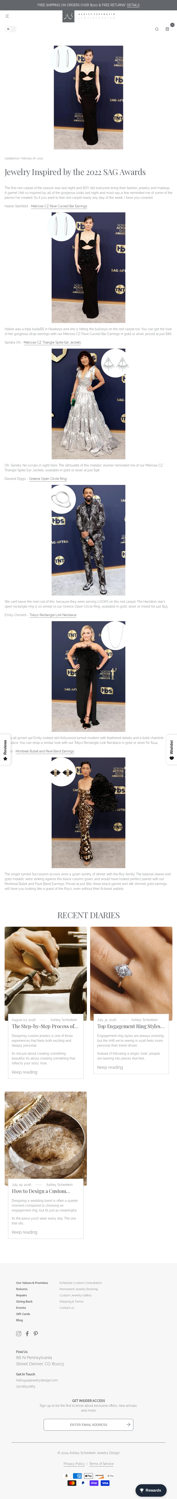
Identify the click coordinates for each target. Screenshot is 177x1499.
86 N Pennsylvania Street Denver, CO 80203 (40, 1360)
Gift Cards (23, 1314)
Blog (19, 1320)
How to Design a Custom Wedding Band (39, 1191)
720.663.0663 (25, 1386)
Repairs (21, 1295)
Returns (21, 1289)
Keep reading (24, 1072)
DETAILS (133, 5)
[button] (7, 16)
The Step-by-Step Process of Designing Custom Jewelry (43, 1026)
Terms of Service (101, 1464)
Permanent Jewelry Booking (78, 1289)
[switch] (11, 29)
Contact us (66, 1307)
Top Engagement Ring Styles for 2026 (128, 1026)
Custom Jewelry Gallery (75, 1295)
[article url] (46, 974)
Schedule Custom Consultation (80, 1283)
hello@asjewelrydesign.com (37, 1380)
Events (21, 1307)
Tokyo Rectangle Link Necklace (53, 615)
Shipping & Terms (71, 1301)
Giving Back (24, 1301)
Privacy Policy (74, 1464)
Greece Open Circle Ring (48, 479)
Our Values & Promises (32, 1283)
